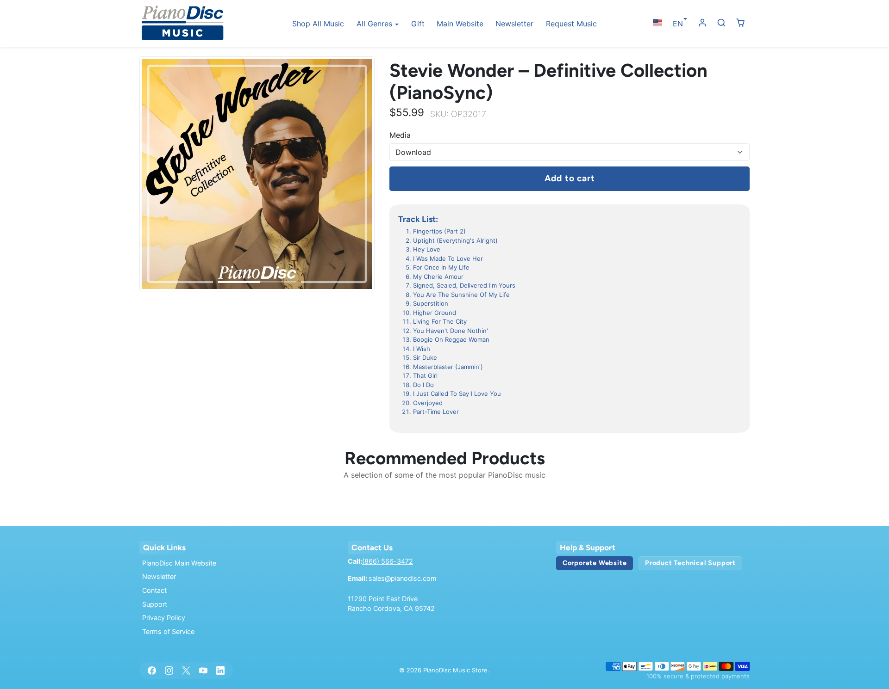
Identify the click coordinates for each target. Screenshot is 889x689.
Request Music (571, 23)
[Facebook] (151, 670)
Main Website (460, 23)
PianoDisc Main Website (179, 563)
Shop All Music (318, 23)
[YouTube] (203, 670)
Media (400, 135)
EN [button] (678, 23)
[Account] (702, 22)
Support (154, 604)
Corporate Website (595, 563)
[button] (657, 22)
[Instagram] (168, 670)
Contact (154, 590)
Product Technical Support (690, 563)
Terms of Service (168, 631)
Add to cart (570, 178)
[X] (185, 670)
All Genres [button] (375, 23)
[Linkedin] (220, 670)
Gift (418, 23)
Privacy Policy (163, 617)
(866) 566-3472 (387, 561)
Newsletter (514, 23)
